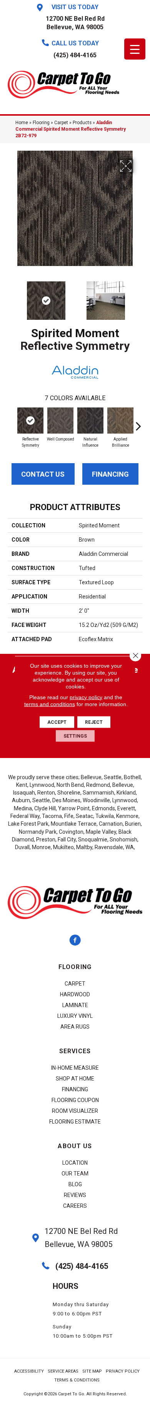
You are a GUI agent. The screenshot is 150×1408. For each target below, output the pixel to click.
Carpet (61, 122)
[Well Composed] (60, 421)
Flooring (41, 122)
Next (138, 297)
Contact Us (43, 474)
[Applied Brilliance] (120, 421)
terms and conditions (49, 704)
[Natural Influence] (90, 421)
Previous (11, 297)
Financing (110, 474)
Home (21, 122)
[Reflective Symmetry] (30, 421)
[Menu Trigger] (134, 49)
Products (82, 122)
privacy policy (86, 697)
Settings (75, 735)
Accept (57, 722)
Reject (94, 722)
